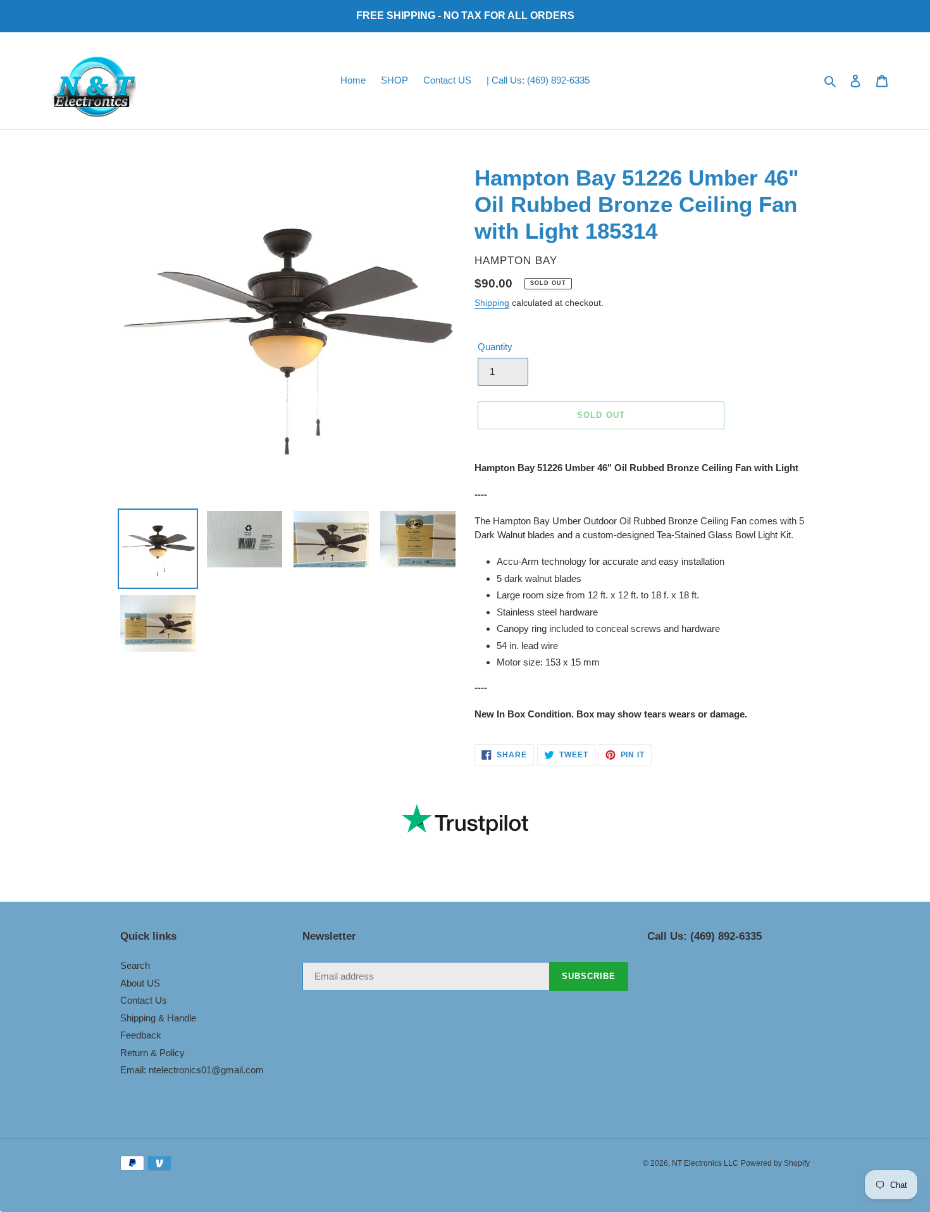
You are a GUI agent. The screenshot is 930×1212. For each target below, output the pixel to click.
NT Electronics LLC (705, 1163)
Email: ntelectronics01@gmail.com (192, 1069)
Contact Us (143, 1000)
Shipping (491, 303)
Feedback (140, 1035)
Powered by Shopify (775, 1163)
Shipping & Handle (158, 1018)
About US (140, 983)
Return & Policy (152, 1052)
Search (135, 965)
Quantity (495, 346)
